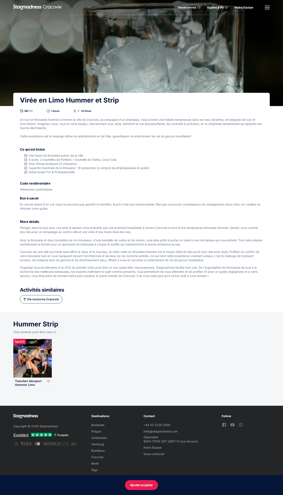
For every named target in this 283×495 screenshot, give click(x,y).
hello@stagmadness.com (161, 431)
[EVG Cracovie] (27, 7)
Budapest (97, 425)
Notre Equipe (244, 7)
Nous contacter (154, 454)
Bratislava (98, 450)
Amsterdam (99, 437)
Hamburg (97, 444)
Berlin (95, 463)
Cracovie (97, 457)
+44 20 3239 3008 (157, 425)
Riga (94, 470)
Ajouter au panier (141, 485)
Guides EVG (215, 7)
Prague (96, 431)
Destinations (187, 7)
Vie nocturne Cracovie (43, 299)
